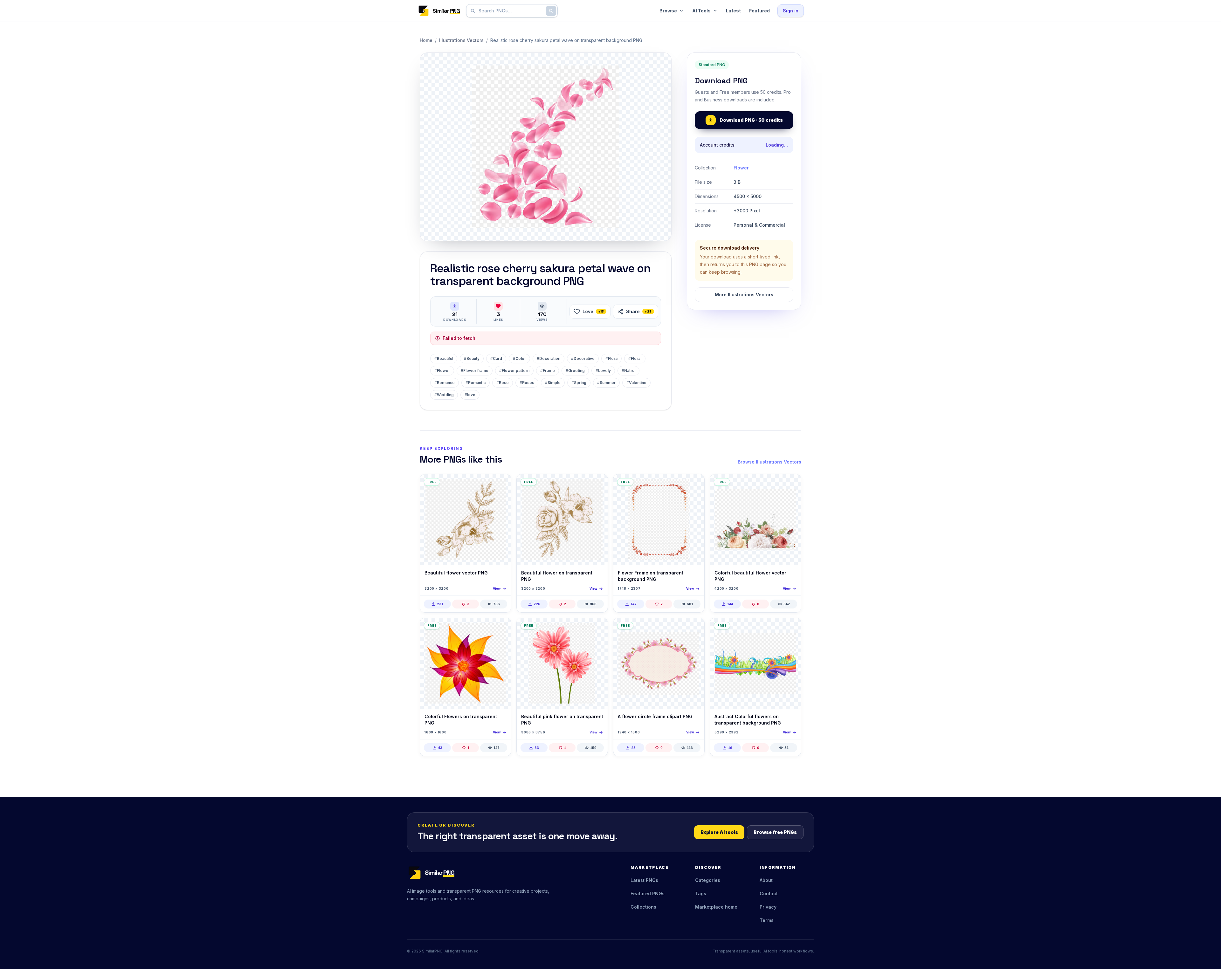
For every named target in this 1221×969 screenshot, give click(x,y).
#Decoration (548, 358)
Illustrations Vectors (461, 40)
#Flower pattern (514, 370)
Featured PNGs (648, 893)
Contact (769, 893)
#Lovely (603, 370)
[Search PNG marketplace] (551, 11)
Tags (700, 893)
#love (470, 394)
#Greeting (575, 370)
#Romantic (476, 382)
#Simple (553, 382)
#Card (496, 358)
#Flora (611, 358)
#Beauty (471, 358)
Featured (759, 10)
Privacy (768, 907)
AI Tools (701, 10)
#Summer (606, 382)
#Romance (444, 382)
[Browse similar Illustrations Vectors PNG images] (501, 484)
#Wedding (444, 394)
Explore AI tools (719, 832)
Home (426, 40)
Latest (733, 10)
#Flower (442, 370)
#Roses (527, 382)
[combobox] (511, 10)
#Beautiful (443, 358)
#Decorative (583, 358)
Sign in (790, 10)
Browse (668, 10)
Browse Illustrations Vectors (769, 461)
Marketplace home (716, 907)
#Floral (634, 358)
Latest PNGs (644, 880)
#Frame (547, 370)
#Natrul (628, 370)
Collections (643, 907)
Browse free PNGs (775, 832)
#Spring (578, 382)
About (766, 880)
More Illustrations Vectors (744, 294)
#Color (519, 358)
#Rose (502, 382)
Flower (741, 167)
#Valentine (636, 382)
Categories (707, 880)
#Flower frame (474, 370)
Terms (767, 920)
